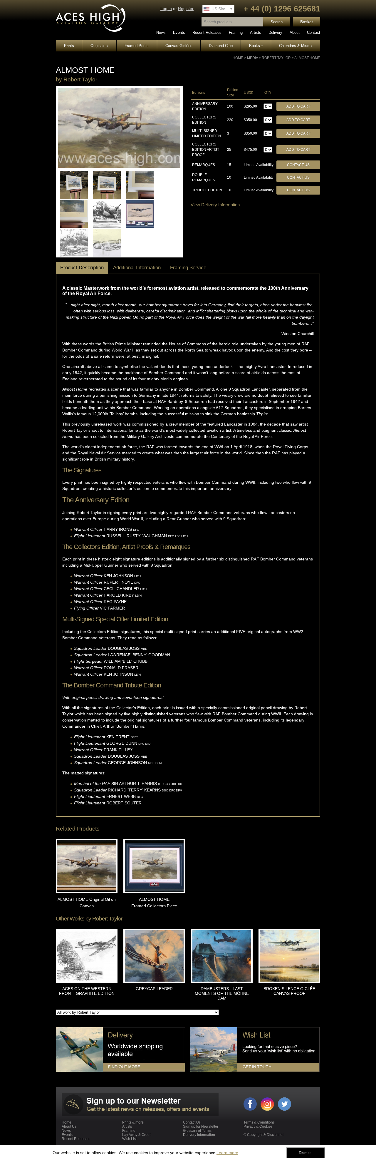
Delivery (275, 32)
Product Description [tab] (82, 267)
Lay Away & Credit (136, 1135)
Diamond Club (221, 45)
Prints (69, 45)
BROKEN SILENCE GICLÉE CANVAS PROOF (289, 991)
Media (252, 58)
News (161, 32)
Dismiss (306, 1153)
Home (238, 58)
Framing (236, 32)
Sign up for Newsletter (200, 1126)
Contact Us (298, 165)
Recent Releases (206, 32)
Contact (313, 32)
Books (256, 45)
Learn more (227, 1152)
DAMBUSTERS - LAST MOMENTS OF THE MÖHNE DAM (222, 993)
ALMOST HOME (307, 58)
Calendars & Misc (295, 45)
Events (179, 32)
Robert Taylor (276, 58)
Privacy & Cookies (258, 1126)
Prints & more (133, 1122)
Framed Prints (137, 45)
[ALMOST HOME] (119, 167)
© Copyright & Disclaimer (264, 1135)
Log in (166, 8)
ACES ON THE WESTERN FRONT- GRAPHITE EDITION (87, 991)
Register (186, 8)
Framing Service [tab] (188, 267)
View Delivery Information (215, 204)
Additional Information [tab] (137, 267)
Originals (99, 45)
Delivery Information (199, 1135)
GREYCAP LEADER (154, 988)
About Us (69, 1126)
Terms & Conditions (259, 1122)
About (295, 32)
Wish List (129, 1139)
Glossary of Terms (197, 1131)
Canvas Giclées (178, 45)
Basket (306, 22)
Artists (255, 32)
